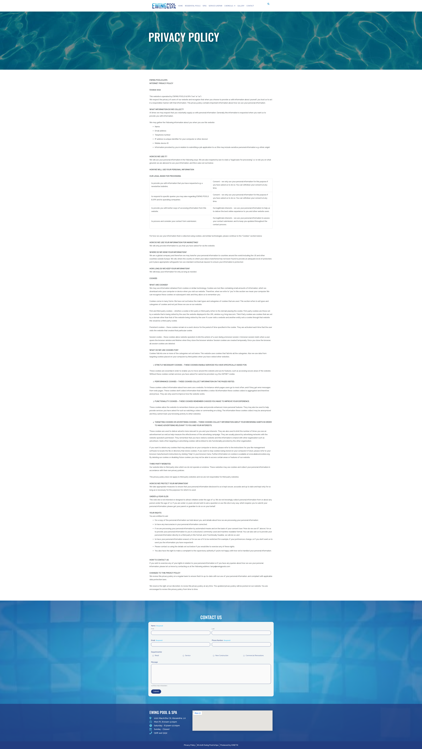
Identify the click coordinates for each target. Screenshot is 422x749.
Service (187, 655)
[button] (268, 4)
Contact (250, 6)
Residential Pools (192, 6)
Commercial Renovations (255, 655)
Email (156, 640)
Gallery (240, 6)
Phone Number (221, 640)
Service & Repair (215, 6)
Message (154, 662)
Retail (157, 655)
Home (180, 6)
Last (213, 629)
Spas (204, 6)
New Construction (221, 655)
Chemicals (228, 6)
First (152, 629)
